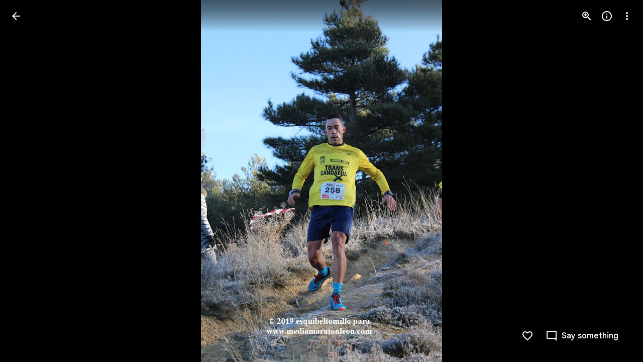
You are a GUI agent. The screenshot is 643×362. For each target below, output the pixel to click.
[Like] (527, 336)
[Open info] (607, 16)
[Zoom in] (587, 16)
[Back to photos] (16, 16)
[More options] (627, 16)
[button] (28, 181)
